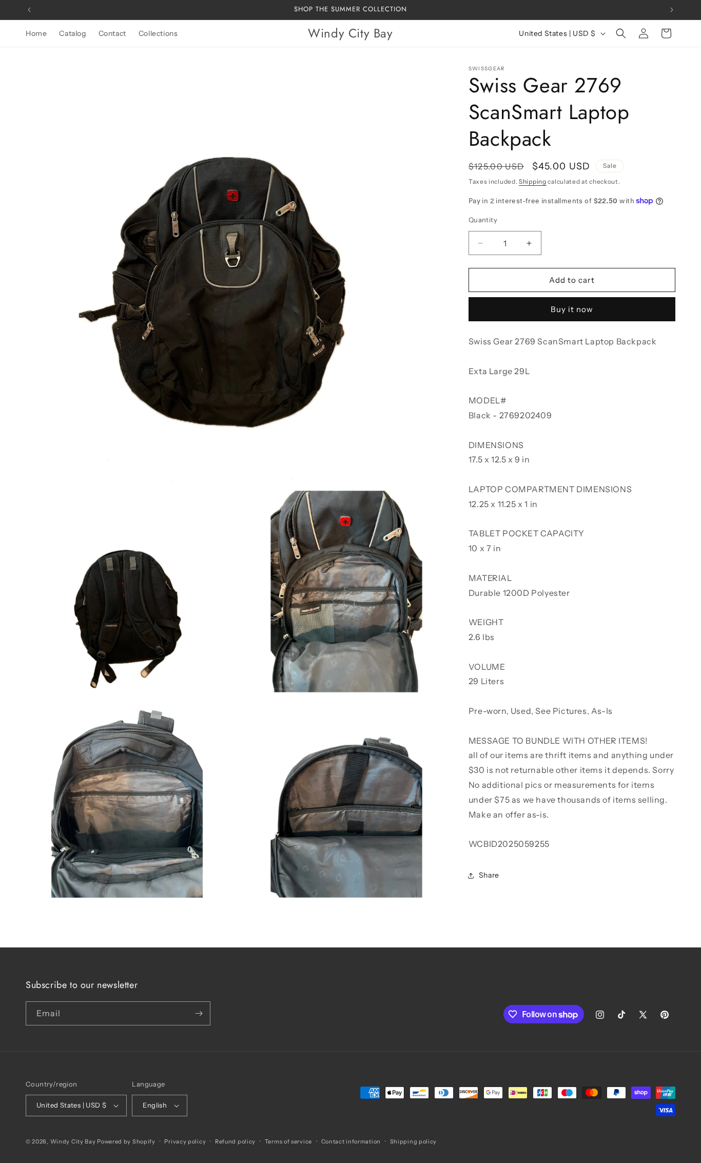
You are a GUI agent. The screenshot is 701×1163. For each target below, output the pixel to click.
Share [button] (489, 875)
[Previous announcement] (29, 10)
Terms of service (288, 1141)
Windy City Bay (73, 1141)
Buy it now (572, 309)
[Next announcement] (671, 10)
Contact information (351, 1141)
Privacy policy (185, 1141)
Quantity (483, 220)
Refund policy (235, 1141)
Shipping (533, 181)
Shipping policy (413, 1141)
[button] (621, 33)
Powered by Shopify (126, 1141)
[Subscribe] (198, 1013)
